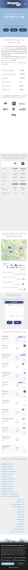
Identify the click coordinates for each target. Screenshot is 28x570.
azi (6, 30)
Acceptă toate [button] (7, 563)
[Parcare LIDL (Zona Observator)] (11, 252)
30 (22, 316)
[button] (14, 567)
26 (11, 316)
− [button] (3, 243)
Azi (9, 322)
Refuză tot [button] (21, 563)
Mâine (17, 322)
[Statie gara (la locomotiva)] (10, 248)
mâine (14, 30)
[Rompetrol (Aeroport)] (21, 248)
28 (16, 316)
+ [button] (3, 241)
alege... (23, 30)
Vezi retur (14, 20)
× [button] (26, 544)
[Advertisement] (14, 134)
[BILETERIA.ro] (14, 60)
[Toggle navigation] (25, 4)
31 (5, 318)
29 (19, 316)
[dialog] (14, 556)
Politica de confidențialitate (18, 554)
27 (14, 316)
